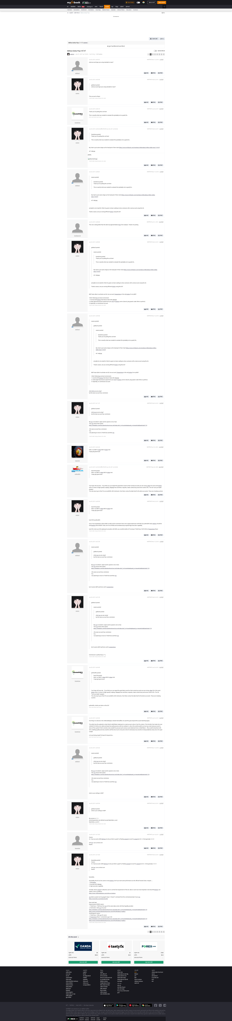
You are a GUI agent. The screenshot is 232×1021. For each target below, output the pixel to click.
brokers (99, 299)
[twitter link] (160, 1005)
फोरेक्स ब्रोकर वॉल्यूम (121, 977)
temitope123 (77, 235)
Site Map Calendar (89, 1005)
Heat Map (98, 10)
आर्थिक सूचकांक (69, 995)
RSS (135, 977)
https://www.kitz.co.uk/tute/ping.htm (98, 898)
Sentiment (83, 10)
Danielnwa (77, 122)
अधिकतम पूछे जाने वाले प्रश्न (157, 972)
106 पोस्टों (161, 222)
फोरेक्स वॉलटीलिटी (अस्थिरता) (72, 981)
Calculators (76, 10)
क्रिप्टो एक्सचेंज (103, 990)
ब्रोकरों (121, 6)
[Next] (164, 54)
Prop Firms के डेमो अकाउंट (123, 990)
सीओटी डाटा (68, 988)
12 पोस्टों (161, 834)
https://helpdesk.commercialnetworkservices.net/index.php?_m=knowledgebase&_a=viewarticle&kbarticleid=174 (118, 425)
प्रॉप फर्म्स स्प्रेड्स (120, 989)
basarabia (77, 848)
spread (126, 839)
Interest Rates (121, 10)
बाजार (96, 6)
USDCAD (93, 1019)
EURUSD (82, 1018)
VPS (113, 301)
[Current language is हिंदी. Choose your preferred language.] (143, 2)
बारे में (153, 979)
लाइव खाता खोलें (83, 962)
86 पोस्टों (161, 109)
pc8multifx (77, 474)
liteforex (104, 839)
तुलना (118, 992)
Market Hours (105, 10)
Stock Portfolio (138, 979)
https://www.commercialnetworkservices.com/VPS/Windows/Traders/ (107, 911)
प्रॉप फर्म (128, 6)
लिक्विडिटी (68, 990)
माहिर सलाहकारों (103, 988)
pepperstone (110, 587)
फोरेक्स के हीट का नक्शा (70, 994)
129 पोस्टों (161, 447)
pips (120, 224)
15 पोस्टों (161, 59)
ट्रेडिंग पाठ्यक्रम (103, 992)
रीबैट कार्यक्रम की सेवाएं (105, 985)
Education (128, 10)
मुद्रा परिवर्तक (68, 997)
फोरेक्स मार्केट (68, 979)
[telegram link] (164, 1005)
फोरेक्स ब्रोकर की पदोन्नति (122, 979)
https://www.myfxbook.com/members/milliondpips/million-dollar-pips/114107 (139, 147)
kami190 (77, 460)
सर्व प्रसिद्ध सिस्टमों (87, 976)
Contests (135, 10)
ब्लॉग (153, 981)
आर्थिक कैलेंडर (69, 972)
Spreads (113, 10)
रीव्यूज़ (116, 6)
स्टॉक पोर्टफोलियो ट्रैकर (105, 994)
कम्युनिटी (107, 6)
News (104, 1019)
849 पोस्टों (161, 467)
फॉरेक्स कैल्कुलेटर (69, 992)
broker (111, 211)
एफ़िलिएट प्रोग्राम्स (104, 981)
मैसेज (162, 38)
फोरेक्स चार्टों (85, 981)
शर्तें (66, 1005)
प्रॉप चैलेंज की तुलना (121, 987)
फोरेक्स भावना (85, 983)
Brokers (155, 523)
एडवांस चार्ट (136, 983)
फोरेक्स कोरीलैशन (69, 983)
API (135, 976)
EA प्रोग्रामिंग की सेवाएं (104, 979)
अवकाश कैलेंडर (69, 977)
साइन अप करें (162, 2)
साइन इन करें (152, 2)
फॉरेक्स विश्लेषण (69, 986)
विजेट (135, 972)
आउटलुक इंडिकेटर (86, 985)
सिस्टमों (101, 6)
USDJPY (82, 1019)
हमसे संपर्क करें (154, 976)
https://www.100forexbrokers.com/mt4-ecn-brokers (102, 893)
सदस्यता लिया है (161, 51)
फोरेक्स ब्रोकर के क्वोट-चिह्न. (122, 974)
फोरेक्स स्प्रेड (120, 972)
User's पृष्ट (154, 38)
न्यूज (112, 6)
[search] (165, 6)
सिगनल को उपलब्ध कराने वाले (106, 977)
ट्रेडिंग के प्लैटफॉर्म (103, 986)
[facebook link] (155, 1005)
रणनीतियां (85, 977)
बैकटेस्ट (81, 6)
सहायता (153, 974)
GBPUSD (93, 1018)
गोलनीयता (72, 1005)
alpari (99, 449)
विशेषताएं (136, 974)
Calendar (69, 10)
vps (95, 412)
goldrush (77, 73)
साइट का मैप (78, 1005)
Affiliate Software (138, 981)
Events (104, 1018)
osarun (85, 42)
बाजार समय (68, 974)
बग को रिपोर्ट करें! (155, 977)
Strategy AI (90, 6)
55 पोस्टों (161, 79)
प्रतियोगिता (85, 979)
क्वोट (147, 73)
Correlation (91, 10)
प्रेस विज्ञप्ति (119, 981)
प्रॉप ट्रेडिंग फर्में (103, 974)
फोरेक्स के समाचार (69, 985)
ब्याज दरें (67, 976)
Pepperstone (117, 294)
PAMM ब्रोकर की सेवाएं (105, 983)
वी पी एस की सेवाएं (103, 976)
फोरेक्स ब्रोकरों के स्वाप (122, 976)
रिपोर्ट (161, 73)
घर (67, 6)
